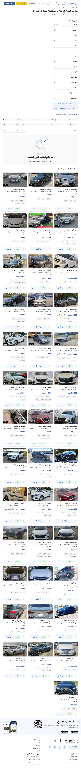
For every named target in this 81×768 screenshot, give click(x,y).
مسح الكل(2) (55, 15)
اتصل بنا (38, 745)
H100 (39, 318)
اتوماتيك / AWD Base (20, 203)
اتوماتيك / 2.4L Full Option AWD (43, 556)
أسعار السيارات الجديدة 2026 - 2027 (65, 108)
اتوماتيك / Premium (72, 556)
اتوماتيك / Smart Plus (20, 282)
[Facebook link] (64, 747)
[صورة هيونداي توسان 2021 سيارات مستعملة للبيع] (40, 455)
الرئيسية (38, 742)
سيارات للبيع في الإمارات (73, 759)
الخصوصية (37, 751)
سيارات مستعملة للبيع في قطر (33, 762)
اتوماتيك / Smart (21, 321)
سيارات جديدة (57, 3)
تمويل (66, 321)
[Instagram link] (50, 747)
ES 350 (12, 670)
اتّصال (59, 208)
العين (74, 319)
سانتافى (65, 200)
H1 (66, 281)
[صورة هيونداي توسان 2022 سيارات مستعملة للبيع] (15, 455)
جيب (43, 668)
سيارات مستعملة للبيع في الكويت (33, 756)
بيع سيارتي (20, 3)
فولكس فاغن (17, 632)
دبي (74, 200)
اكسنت (13, 318)
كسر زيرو (11, 282)
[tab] (72, 114)
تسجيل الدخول (9, 3)
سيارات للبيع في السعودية (73, 762)
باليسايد (11, 280)
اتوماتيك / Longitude (46, 670)
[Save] (56, 175)
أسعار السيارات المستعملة (65, 104)
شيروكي (39, 668)
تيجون (11, 632)
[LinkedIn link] (55, 747)
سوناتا (38, 198)
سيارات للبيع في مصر (74, 756)
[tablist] (40, 114)
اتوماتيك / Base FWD (46, 399)
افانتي (14, 241)
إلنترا (65, 319)
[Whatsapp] (69, 208)
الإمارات (73, 747)
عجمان (47, 198)
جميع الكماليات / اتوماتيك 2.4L (69, 244)
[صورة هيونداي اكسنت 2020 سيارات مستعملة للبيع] (40, 494)
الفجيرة (73, 396)
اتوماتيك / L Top (21, 438)
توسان (38, 241)
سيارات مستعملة (64, 3)
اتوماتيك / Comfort (72, 321)
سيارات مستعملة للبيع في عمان (33, 765)
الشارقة (21, 200)
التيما (65, 670)
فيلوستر (65, 630)
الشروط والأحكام (36, 748)
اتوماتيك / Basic (47, 477)
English (31, 3)
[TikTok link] (59, 747)
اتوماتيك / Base (21, 360)
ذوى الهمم (74, 361)
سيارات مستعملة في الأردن (34, 759)
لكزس (17, 670)
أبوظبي (73, 512)
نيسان (69, 670)
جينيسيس (11, 396)
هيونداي (70, 200)
